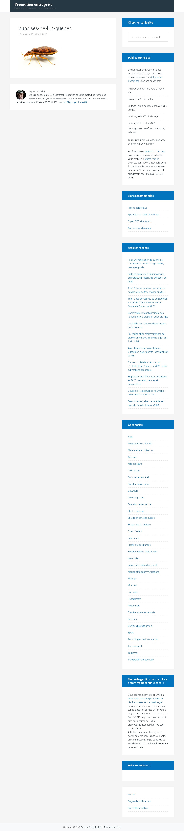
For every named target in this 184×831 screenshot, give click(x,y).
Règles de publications (139, 801)
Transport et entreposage (141, 659)
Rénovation (133, 605)
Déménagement (136, 497)
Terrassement (135, 646)
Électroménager (136, 511)
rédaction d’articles (155, 151)
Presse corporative (137, 207)
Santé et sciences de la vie (141, 612)
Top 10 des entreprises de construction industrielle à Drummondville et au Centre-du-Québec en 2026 (147, 302)
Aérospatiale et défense (140, 443)
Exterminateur (135, 531)
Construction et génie (138, 484)
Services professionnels (140, 626)
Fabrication (133, 538)
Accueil (131, 794)
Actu (130, 436)
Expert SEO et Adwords (140, 221)
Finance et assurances (139, 545)
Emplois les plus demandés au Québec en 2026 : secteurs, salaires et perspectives (147, 380)
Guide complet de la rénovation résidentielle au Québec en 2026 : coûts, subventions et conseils (148, 366)
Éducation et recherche (139, 504)
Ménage (132, 578)
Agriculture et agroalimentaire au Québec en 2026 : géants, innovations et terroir (148, 352)
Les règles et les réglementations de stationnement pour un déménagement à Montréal (147, 338)
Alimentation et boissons (140, 450)
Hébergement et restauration (142, 551)
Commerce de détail (138, 477)
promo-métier (151, 159)
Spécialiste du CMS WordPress (143, 214)
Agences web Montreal (139, 228)
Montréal (132, 585)
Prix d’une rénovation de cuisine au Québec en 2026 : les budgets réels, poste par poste (146, 263)
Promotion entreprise (33, 4)
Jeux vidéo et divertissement (142, 565)
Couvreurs (133, 490)
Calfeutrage (134, 470)
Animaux (132, 457)
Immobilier (133, 558)
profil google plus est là (75, 102)
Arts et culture (135, 463)
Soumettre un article (138, 808)
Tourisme (132, 653)
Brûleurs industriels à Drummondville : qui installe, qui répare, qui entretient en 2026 (147, 278)
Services (132, 619)
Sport (131, 632)
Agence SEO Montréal (91, 827)
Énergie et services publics (141, 518)
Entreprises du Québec (139, 524)
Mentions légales (112, 827)
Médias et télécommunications (143, 572)
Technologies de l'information (143, 639)
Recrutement (134, 599)
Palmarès (133, 592)
